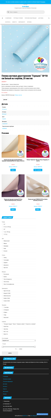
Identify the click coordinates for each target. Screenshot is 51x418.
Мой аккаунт (22, 22)
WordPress (25, 415)
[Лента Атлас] (2, 281)
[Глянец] (2, 257)
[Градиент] (2, 262)
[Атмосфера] (2, 18)
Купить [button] (13, 170)
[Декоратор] (2, 264)
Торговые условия (18, 18)
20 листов (4, 109)
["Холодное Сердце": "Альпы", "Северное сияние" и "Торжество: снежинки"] (2, 323)
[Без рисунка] (2, 274)
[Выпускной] (2, 317)
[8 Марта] (2, 312)
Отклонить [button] (43, 2)
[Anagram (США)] (2, 293)
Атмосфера (25, 6)
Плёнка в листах (18, 95)
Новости (14, 22)
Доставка (40, 18)
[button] (47, 27)
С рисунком (4, 123)
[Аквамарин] (2, 245)
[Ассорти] (2, 250)
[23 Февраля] (2, 309)
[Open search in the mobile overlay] (25, 12)
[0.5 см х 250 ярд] (2, 226)
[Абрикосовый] (2, 240)
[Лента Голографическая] (2, 284)
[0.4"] (2, 224)
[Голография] (2, 259)
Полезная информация (30, 18)
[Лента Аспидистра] (2, 279)
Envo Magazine (34, 415)
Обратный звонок (42, 414)
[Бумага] (2, 276)
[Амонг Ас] (2, 333)
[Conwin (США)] (2, 300)
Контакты (7, 22)
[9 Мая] (2, 314)
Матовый (4, 114)
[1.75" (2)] (2, 234)
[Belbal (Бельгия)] (2, 295)
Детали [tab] (5, 99)
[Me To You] (2, 331)
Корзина (29, 22)
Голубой (4, 118)
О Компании (8, 18)
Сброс (10, 353)
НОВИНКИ (4, 128)
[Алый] (2, 248)
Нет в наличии (38, 170)
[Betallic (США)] (2, 298)
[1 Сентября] (2, 307)
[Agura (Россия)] (2, 290)
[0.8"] (2, 229)
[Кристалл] (2, 267)
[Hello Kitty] (2, 328)
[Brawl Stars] (2, 326)
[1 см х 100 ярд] (2, 231)
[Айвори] (2, 243)
